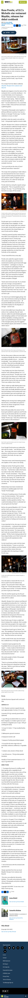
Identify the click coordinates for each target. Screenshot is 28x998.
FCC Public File (6, 967)
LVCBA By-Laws (6, 973)
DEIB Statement (6, 960)
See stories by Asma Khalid (16, 901)
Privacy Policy (6, 976)
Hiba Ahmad (5, 926)
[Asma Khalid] (4, 900)
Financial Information (7, 970)
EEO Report (5, 964)
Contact (4, 957)
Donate (23, 2)
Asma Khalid (9, 22)
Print (25, 25)
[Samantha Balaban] (4, 912)
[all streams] (26, 996)
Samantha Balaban (5, 23)
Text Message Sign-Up (8, 982)
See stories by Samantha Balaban (16, 918)
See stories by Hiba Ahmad (8, 931)
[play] (2, 996)
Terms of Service (7, 979)
